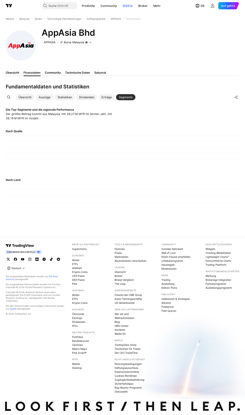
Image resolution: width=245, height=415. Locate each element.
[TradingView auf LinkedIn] (36, 259)
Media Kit (120, 333)
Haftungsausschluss (126, 367)
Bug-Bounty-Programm (128, 387)
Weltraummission (124, 317)
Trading (165, 279)
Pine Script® (79, 352)
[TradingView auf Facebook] (15, 259)
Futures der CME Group (128, 294)
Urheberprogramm (172, 260)
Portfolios (77, 336)
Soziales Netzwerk (172, 248)
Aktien (75, 260)
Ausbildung (168, 283)
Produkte (88, 6)
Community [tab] (53, 72)
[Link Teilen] (236, 97)
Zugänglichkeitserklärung (129, 379)
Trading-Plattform (216, 264)
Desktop (77, 367)
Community (109, 6)
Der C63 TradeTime (126, 352)
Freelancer (167, 306)
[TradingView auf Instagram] (29, 259)
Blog (117, 321)
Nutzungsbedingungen (128, 363)
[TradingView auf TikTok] (51, 259)
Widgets (210, 248)
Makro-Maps (79, 348)
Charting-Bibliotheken (218, 252)
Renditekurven (80, 340)
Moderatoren (168, 268)
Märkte (128, 6)
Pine (74, 283)
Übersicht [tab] (12, 72)
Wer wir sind (122, 313)
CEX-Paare (78, 275)
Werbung (211, 275)
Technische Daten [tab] (77, 72)
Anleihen (77, 267)
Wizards (166, 302)
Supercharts (79, 248)
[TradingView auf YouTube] (22, 259)
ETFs (75, 264)
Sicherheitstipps (124, 383)
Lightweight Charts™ (217, 256)
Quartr (13, 308)
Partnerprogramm (216, 283)
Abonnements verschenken (131, 260)
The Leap (120, 283)
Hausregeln (168, 264)
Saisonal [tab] (100, 72)
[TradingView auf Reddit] (58, 259)
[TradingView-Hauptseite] (20, 245)
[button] (97, 5)
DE (203, 6)
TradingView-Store (125, 344)
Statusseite (121, 391)
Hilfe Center (121, 325)
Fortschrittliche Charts (218, 260)
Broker (143, 6)
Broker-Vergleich (124, 279)
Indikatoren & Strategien (175, 298)
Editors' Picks (169, 287)
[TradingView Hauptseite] (9, 5)
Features (120, 248)
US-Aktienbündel (125, 302)
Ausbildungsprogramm (219, 287)
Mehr (157, 6)
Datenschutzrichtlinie (127, 371)
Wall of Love (168, 252)
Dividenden (78, 321)
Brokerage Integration (218, 279)
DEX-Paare (78, 279)
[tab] (25, 97)
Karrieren (120, 329)
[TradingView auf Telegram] (44, 259)
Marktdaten (121, 256)
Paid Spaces (168, 310)
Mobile (76, 363)
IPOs (75, 325)
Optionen (77, 344)
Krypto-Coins (80, 271)
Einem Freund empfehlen (175, 256)
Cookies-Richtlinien (126, 375)
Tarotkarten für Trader (128, 348)
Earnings (77, 317)
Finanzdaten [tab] (32, 72)
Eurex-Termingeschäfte (128, 298)
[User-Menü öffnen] (212, 5)
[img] (86, 42)
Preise (118, 252)
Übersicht (120, 271)
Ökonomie (78, 313)
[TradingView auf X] (8, 259)
